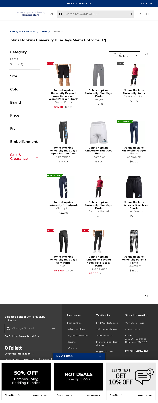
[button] (79, 3)
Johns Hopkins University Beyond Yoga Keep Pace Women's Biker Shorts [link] (63, 95)
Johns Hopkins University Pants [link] (134, 92)
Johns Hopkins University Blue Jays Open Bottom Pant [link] (63, 150)
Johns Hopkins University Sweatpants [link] (63, 204)
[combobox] (31, 328)
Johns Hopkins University (25, 318)
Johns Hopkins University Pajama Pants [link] (134, 259)
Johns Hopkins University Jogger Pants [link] (134, 150)
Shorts (16, 64)
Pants (16, 58)
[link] (147, 14)
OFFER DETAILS (40, 395)
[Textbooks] (51, 14)
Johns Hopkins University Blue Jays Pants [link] (98, 93)
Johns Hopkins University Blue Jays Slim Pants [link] (63, 259)
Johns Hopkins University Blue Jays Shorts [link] (98, 150)
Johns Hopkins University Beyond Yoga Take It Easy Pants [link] (98, 261)
